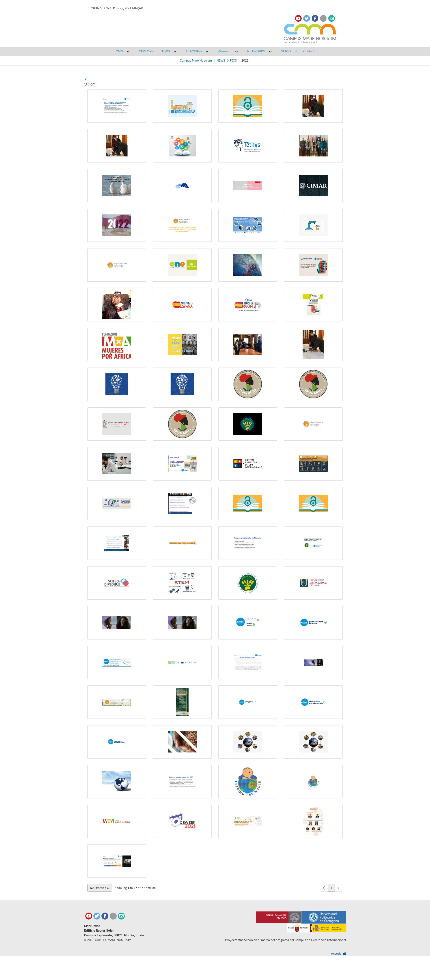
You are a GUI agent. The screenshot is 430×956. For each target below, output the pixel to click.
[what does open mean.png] (116, 861)
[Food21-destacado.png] (313, 305)
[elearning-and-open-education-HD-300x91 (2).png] (313, 702)
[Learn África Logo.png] (182, 424)
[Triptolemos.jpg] (247, 583)
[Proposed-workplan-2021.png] (116, 543)
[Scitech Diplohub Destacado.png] (116, 583)
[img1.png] (116, 781)
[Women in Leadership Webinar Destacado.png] (313, 662)
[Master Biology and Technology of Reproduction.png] (116, 464)
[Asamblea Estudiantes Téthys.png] (247, 146)
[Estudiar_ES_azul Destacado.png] (182, 305)
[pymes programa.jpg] (313, 821)
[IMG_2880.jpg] (313, 344)
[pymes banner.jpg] (247, 821)
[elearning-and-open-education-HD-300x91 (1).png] (247, 702)
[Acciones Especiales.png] (247, 106)
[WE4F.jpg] (182, 662)
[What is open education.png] (247, 662)
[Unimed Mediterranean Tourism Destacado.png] (313, 622)
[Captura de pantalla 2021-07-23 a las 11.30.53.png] (116, 185)
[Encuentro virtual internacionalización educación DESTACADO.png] (313, 265)
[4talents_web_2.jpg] (182, 106)
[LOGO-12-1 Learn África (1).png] (247, 384)
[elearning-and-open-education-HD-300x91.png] (116, 742)
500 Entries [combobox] (101, 889)
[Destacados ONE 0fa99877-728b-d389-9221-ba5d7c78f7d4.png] (182, 265)
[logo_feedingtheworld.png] (247, 781)
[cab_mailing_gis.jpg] (116, 702)
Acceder (337, 954)
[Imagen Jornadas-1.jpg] (116, 384)
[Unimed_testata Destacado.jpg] (116, 662)
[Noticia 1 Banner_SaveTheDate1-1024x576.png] (182, 464)
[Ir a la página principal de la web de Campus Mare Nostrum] (310, 33)
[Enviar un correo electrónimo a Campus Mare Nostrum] (332, 18)
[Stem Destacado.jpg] (182, 583)
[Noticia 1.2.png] (247, 464)
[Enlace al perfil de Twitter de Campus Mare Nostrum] (307, 18)
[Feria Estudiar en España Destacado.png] (247, 305)
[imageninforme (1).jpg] (247, 742)
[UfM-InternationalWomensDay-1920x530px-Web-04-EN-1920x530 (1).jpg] (116, 622)
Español (97, 8)
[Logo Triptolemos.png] (247, 424)
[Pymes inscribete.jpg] (182, 543)
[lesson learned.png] (182, 781)
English (112, 8)
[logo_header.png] (116, 821)
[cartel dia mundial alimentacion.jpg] (182, 702)
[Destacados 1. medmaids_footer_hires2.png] (247, 225)
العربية (123, 8)
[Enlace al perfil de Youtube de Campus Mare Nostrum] (298, 18)
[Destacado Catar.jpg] (116, 225)
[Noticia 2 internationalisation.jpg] (116, 503)
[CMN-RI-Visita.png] (313, 146)
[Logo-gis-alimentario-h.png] (313, 424)
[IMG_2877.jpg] (247, 344)
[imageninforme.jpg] (313, 742)
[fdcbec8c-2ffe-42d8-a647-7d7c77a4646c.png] (182, 742)
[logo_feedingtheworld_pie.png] (313, 781)
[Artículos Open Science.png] (182, 146)
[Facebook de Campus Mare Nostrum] (104, 916)
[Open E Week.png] (182, 503)
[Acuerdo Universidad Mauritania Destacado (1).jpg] (313, 106)
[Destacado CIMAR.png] (313, 185)
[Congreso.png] (182, 185)
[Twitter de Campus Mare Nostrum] (96, 916)
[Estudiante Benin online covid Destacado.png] (116, 305)
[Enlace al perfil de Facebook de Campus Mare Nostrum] (315, 18)
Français (136, 8)
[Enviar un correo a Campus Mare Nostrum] (121, 916)
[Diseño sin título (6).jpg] (247, 265)
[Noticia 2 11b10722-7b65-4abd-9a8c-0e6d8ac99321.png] (313, 464)
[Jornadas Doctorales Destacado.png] (182, 384)
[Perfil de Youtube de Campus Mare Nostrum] (88, 916)
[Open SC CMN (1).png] (247, 503)
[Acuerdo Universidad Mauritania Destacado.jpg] (116, 146)
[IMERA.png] (182, 344)
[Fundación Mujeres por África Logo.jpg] (116, 344)
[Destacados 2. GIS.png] (116, 265)
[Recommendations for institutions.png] (247, 543)
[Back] (85, 79)
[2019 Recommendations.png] (116, 106)
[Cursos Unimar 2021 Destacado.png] (247, 185)
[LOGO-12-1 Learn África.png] (313, 384)
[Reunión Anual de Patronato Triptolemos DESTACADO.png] (313, 543)
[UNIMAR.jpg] (313, 583)
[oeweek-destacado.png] (182, 821)
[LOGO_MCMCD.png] (116, 424)
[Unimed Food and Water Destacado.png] (247, 622)
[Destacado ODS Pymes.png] (182, 225)
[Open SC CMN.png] (313, 503)
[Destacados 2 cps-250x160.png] (313, 225)
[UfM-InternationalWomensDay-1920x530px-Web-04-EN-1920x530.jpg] (182, 622)
